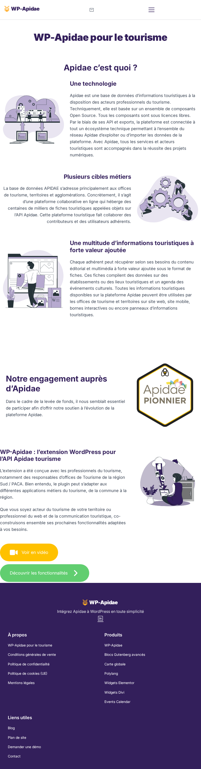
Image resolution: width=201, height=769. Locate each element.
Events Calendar (117, 702)
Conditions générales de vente (32, 654)
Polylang (111, 673)
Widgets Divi (114, 692)
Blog (11, 728)
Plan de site (17, 737)
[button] (29, 552)
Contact (14, 756)
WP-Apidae (113, 645)
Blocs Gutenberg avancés (124, 654)
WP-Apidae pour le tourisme (30, 645)
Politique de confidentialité (29, 664)
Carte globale (115, 664)
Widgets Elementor (119, 683)
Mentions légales (21, 683)
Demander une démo (24, 747)
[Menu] (172, 10)
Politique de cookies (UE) (27, 673)
